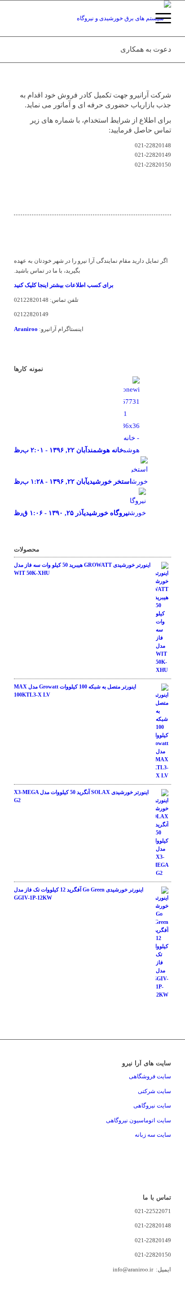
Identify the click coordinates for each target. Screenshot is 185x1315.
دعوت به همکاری (145, 49)
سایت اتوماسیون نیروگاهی (138, 1120)
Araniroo (26, 329)
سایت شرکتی (154, 1091)
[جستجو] (137, 18)
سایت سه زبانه (152, 1134)
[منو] (158, 18)
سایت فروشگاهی (150, 1076)
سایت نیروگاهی (152, 1105)
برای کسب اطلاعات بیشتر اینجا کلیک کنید (64, 285)
